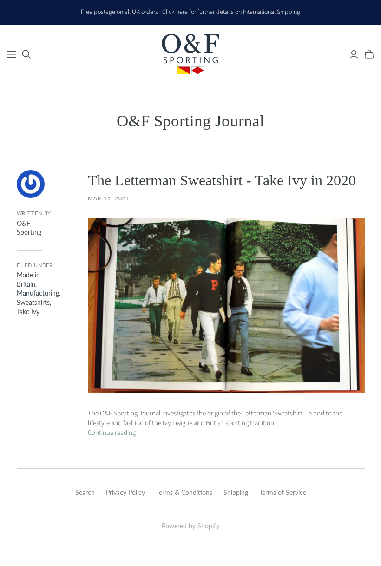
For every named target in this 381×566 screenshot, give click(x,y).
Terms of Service (282, 492)
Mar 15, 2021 (109, 198)
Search (85, 492)
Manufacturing (38, 293)
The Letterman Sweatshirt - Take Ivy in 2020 (222, 180)
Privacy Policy (125, 492)
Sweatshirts (33, 302)
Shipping (235, 492)
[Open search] (26, 54)
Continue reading (112, 433)
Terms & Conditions (184, 492)
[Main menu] (11, 54)
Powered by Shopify (190, 526)
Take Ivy (28, 312)
